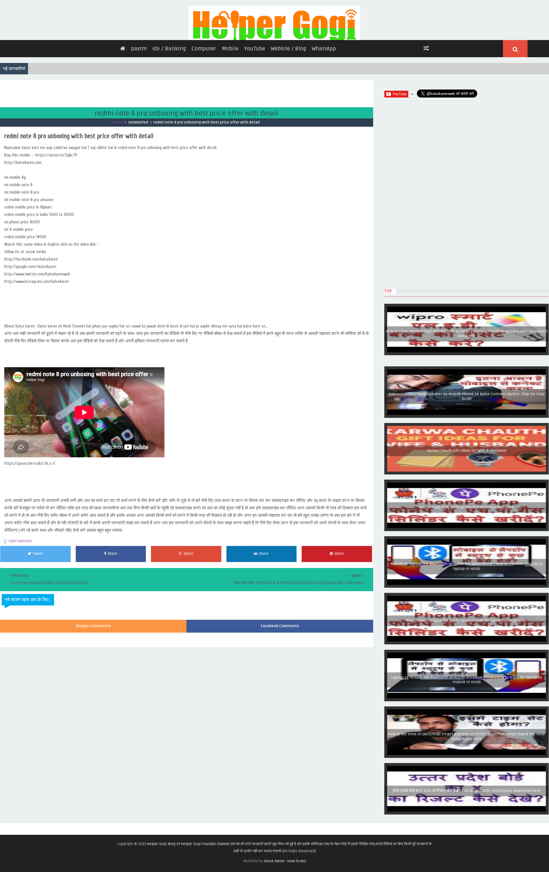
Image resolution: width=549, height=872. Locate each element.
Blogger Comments (93, 663)
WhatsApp (324, 85)
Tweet (38, 591)
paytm (139, 85)
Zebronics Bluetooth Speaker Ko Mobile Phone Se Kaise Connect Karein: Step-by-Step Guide (466, 434)
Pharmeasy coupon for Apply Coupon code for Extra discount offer (466, 658)
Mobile (230, 85)
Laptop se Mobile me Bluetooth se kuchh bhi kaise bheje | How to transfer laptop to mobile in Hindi (466, 717)
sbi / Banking (169, 85)
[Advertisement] (104, 130)
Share (112, 591)
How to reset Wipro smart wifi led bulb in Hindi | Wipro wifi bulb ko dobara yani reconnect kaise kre (466, 371)
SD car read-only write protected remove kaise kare (466, 545)
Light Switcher (20, 578)
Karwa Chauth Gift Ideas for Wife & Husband (466, 488)
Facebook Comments (280, 663)
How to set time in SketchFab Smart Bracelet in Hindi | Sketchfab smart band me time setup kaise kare (466, 774)
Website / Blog (288, 85)
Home (118, 159)
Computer (204, 85)
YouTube (254, 85)
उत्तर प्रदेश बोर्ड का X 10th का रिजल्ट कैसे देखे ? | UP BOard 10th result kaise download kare (467, 831)
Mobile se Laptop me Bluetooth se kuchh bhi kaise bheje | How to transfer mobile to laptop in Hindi (466, 604)
